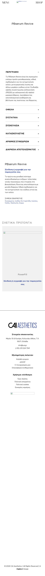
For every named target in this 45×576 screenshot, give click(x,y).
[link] (22, 250)
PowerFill (22, 275)
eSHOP (22, 362)
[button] (22, 86)
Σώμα (21, 203)
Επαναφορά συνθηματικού (22, 368)
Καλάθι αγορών (22, 359)
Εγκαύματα (9, 201)
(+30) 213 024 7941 (22, 348)
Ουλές (7, 203)
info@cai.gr (22, 345)
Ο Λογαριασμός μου (22, 365)
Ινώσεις (34, 201)
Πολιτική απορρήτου (23, 382)
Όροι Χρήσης (23, 379)
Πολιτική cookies (22, 384)
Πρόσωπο (14, 203)
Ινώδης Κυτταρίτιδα (23, 201)
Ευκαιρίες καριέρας (22, 387)
